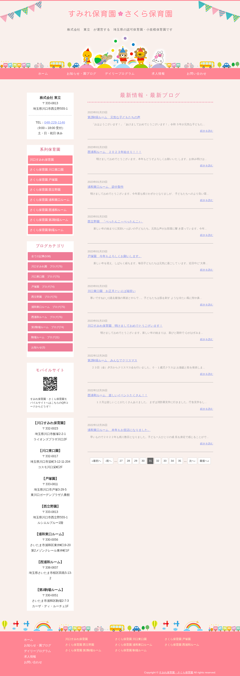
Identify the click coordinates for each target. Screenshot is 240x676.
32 (157, 460)
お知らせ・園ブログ (81, 73)
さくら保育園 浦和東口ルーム (50, 199)
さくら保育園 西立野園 (45, 189)
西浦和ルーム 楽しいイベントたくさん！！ (118, 395)
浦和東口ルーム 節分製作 (106, 186)
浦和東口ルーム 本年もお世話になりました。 (119, 430)
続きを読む (206, 130)
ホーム (43, 73)
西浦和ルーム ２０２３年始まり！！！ (115, 152)
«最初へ (96, 460)
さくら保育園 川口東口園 (47, 169)
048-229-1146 (54, 122)
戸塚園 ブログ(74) (43, 286)
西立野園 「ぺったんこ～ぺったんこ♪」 (115, 221)
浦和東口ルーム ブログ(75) (48, 306)
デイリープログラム (120, 73)
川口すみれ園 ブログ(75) (46, 266)
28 (128, 460)
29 (135, 460)
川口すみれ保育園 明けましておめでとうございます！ (125, 325)
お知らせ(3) (38, 347)
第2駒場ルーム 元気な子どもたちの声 (114, 117)
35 (179, 460)
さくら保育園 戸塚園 (44, 179)
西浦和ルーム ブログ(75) (46, 317)
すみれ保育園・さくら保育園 (176, 672)
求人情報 (158, 73)
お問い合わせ (197, 73)
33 (165, 460)
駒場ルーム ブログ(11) (45, 337)
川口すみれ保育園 (42, 159)
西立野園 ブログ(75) (44, 296)
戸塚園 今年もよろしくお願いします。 (115, 256)
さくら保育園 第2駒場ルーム (49, 219)
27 (121, 460)
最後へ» (204, 460)
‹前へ (108, 460)
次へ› (192, 460)
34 (172, 460)
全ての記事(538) (41, 256)
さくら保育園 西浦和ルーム (48, 209)
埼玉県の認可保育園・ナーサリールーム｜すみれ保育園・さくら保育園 (120, 13)
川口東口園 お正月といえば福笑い (112, 291)
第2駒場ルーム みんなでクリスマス (112, 360)
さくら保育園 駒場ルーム (47, 230)
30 (143, 460)
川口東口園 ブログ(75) (45, 276)
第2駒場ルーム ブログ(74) (47, 327)
